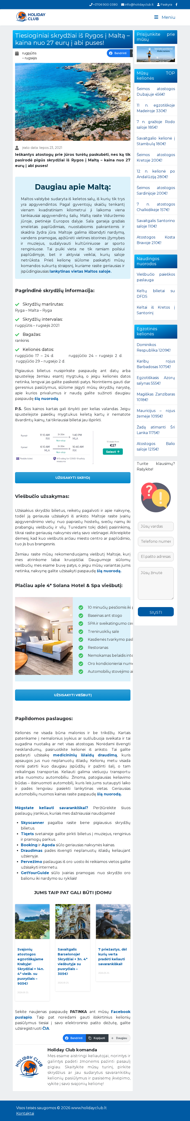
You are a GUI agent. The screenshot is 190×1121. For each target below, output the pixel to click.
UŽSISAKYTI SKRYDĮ (72, 478)
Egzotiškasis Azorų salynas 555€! (156, 381)
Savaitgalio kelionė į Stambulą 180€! (156, 141)
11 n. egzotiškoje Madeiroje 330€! (156, 108)
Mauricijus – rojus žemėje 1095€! (156, 413)
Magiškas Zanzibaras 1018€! (156, 397)
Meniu (168, 17)
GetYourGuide (35, 873)
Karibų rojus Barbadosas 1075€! (156, 364)
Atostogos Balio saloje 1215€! (156, 446)
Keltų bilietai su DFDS (156, 294)
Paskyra (166, 4)
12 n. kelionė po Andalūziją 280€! (156, 174)
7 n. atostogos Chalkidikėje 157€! (156, 207)
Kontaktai (25, 1113)
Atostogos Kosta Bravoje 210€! (156, 240)
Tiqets (27, 834)
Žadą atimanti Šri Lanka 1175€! (156, 430)
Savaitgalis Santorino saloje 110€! (156, 224)
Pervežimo (31, 862)
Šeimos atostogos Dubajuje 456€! (156, 92)
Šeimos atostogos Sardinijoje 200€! (156, 191)
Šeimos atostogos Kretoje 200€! (156, 158)
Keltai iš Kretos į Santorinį (156, 310)
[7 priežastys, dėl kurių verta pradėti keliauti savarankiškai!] (113, 921)
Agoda (48, 845)
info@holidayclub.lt (139, 4)
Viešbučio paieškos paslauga (156, 277)
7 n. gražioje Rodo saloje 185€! (156, 125)
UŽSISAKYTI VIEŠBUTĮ (73, 695)
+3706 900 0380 (105, 4)
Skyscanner (32, 822)
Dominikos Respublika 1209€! (154, 348)
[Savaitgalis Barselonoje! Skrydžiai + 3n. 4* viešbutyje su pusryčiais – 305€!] (72, 921)
